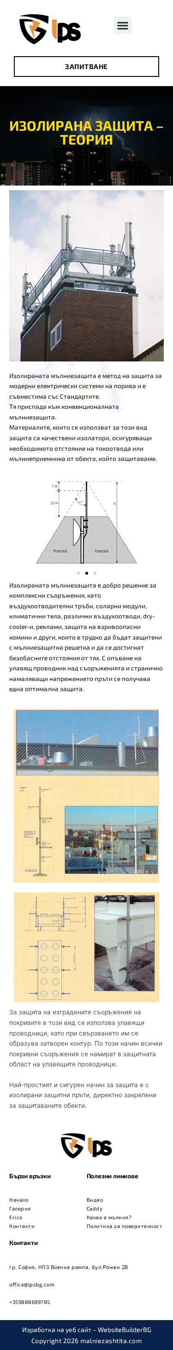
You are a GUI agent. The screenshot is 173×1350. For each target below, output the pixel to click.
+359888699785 (29, 1302)
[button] (123, 25)
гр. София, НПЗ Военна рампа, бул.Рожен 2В (68, 1267)
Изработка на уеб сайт (56, 1329)
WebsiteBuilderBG (124, 1329)
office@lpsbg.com (31, 1284)
